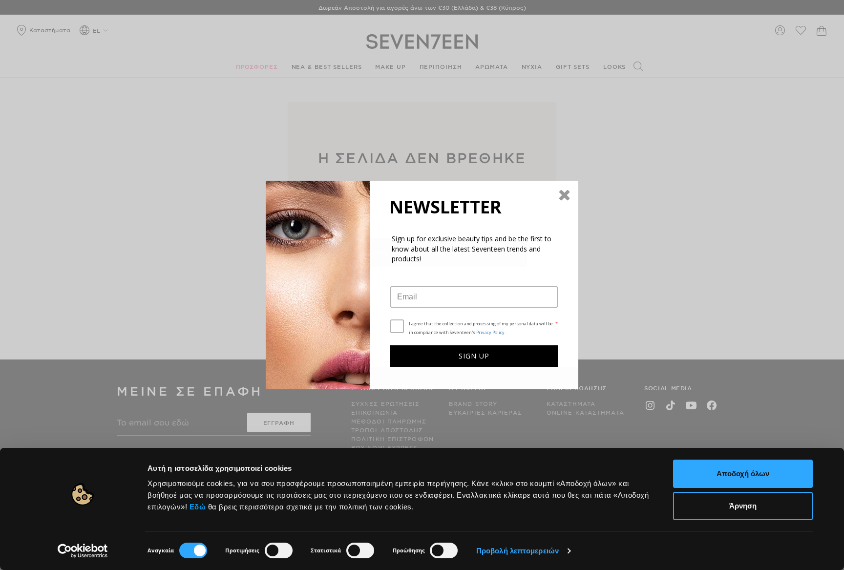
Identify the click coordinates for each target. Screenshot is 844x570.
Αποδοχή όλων (743, 473)
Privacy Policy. (491, 332)
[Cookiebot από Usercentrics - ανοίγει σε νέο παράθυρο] (83, 551)
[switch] (279, 550)
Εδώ (198, 507)
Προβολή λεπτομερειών (517, 551)
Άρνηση (743, 506)
